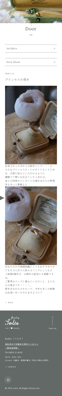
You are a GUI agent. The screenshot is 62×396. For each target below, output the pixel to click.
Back (10, 302)
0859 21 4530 (15, 352)
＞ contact (10, 366)
